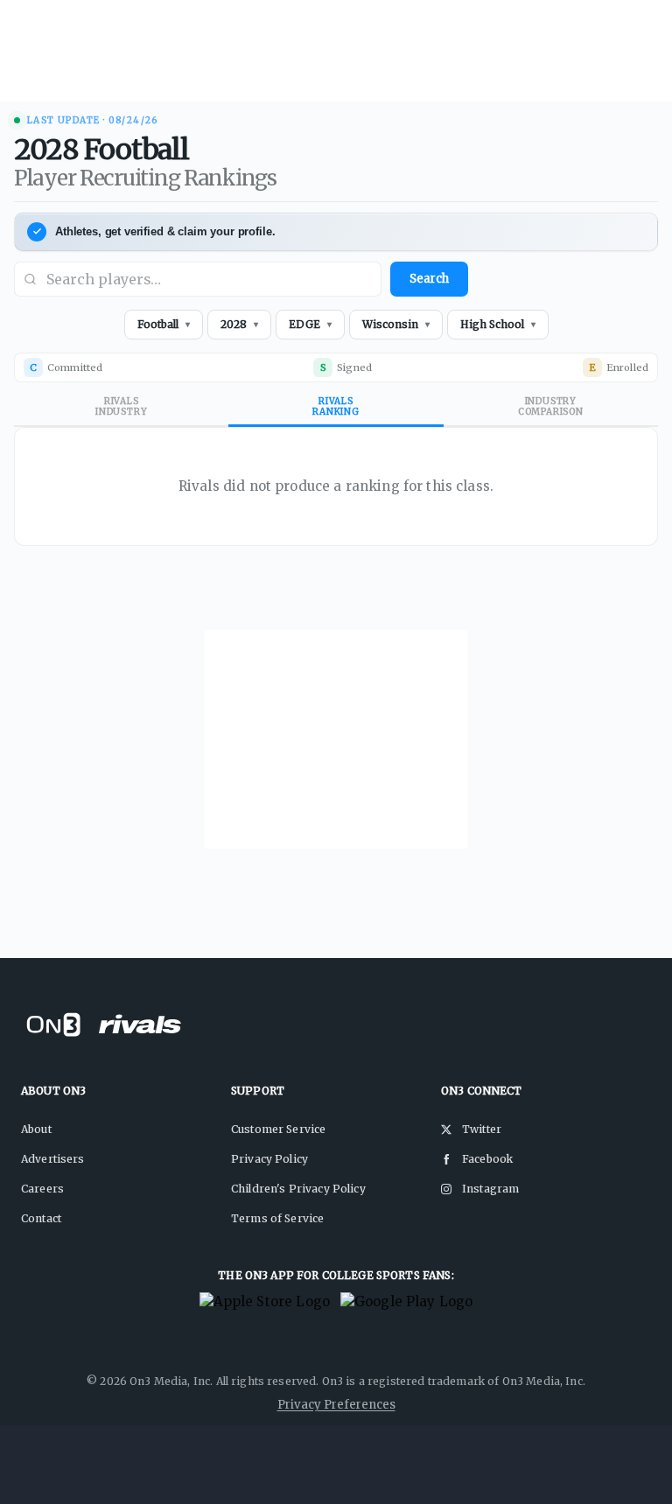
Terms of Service (277, 1218)
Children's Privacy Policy (298, 1188)
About (36, 1129)
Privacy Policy (269, 1158)
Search (429, 278)
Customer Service (278, 1129)
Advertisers (53, 1158)
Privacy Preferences (336, 1404)
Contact (41, 1218)
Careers (42, 1188)
